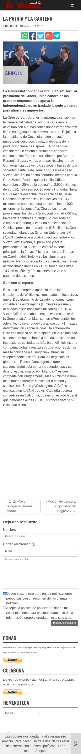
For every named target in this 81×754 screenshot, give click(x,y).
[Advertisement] (40, 450)
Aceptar (41, 751)
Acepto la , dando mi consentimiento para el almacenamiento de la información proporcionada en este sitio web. (39, 612)
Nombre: (9, 529)
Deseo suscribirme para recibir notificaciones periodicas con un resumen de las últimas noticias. (39, 598)
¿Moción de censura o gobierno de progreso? (60, 506)
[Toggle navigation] (72, 5)
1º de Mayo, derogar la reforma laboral (19, 506)
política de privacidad (36, 608)
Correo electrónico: (17, 544)
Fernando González (31, 26)
